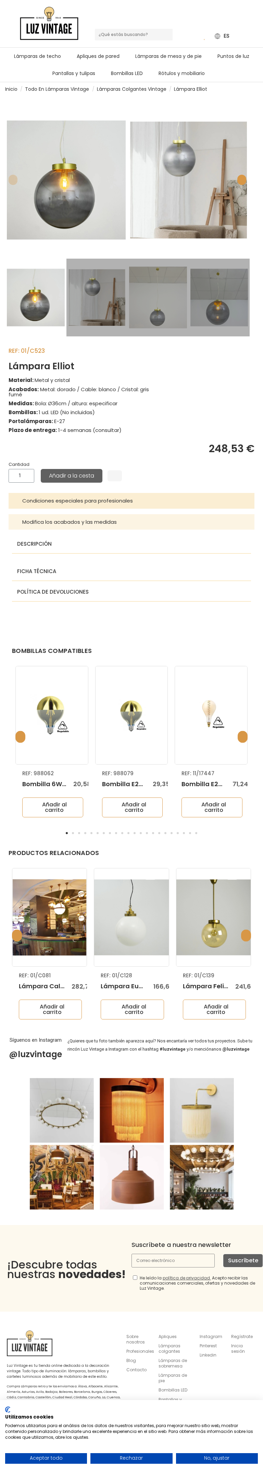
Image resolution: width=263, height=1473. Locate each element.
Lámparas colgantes (169, 1348)
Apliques (168, 1336)
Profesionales (140, 1351)
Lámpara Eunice (126, 986)
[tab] (131, 501)
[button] (171, 56)
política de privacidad (186, 1278)
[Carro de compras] (195, 36)
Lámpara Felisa (207, 986)
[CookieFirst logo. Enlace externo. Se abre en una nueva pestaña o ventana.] (7, 1410)
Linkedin (208, 1355)
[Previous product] (248, 89)
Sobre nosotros (135, 1339)
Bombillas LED (173, 1390)
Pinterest (208, 1346)
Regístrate (242, 1336)
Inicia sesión (238, 1348)
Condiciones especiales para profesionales (77, 500)
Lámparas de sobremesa (173, 1363)
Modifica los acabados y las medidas (69, 521)
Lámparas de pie (173, 1378)
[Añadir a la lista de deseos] (115, 475)
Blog (131, 1360)
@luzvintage (35, 1054)
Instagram (211, 1336)
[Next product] (255, 89)
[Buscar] (167, 34)
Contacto (136, 1370)
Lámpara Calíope (46, 986)
